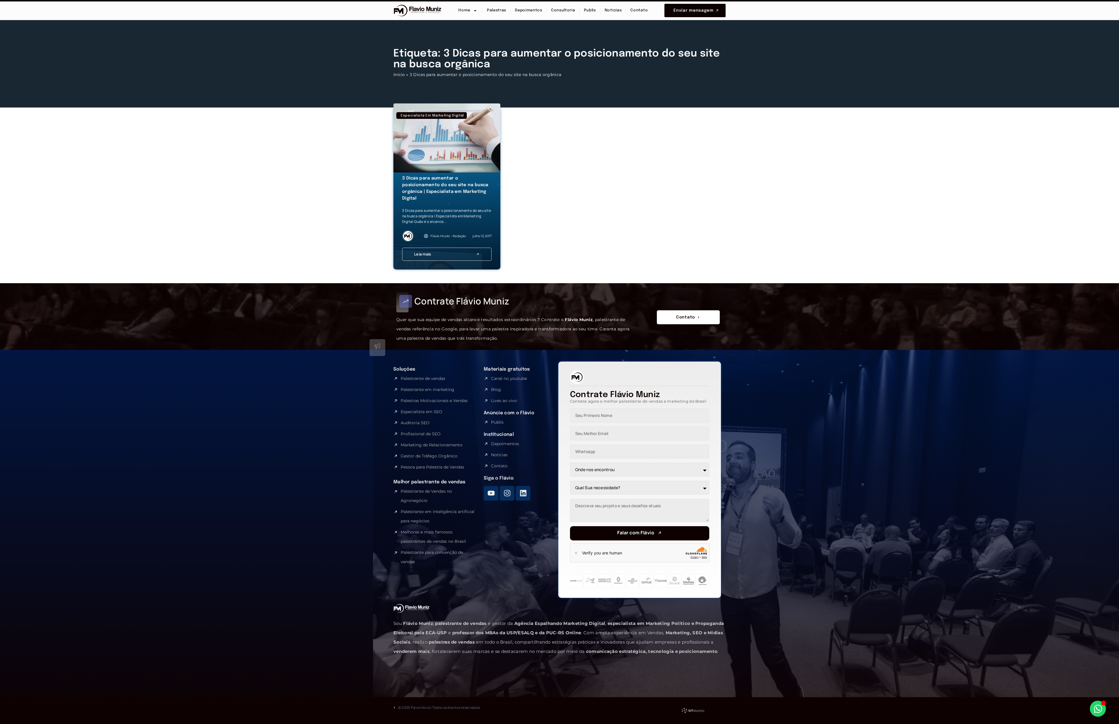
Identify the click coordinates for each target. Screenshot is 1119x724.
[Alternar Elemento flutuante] (1098, 709)
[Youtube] (491, 493)
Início (399, 74)
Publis (590, 10)
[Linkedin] (523, 493)
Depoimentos (528, 10)
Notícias (613, 10)
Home (464, 10)
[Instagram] (507, 493)
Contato (639, 10)
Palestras (496, 10)
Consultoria (563, 10)
